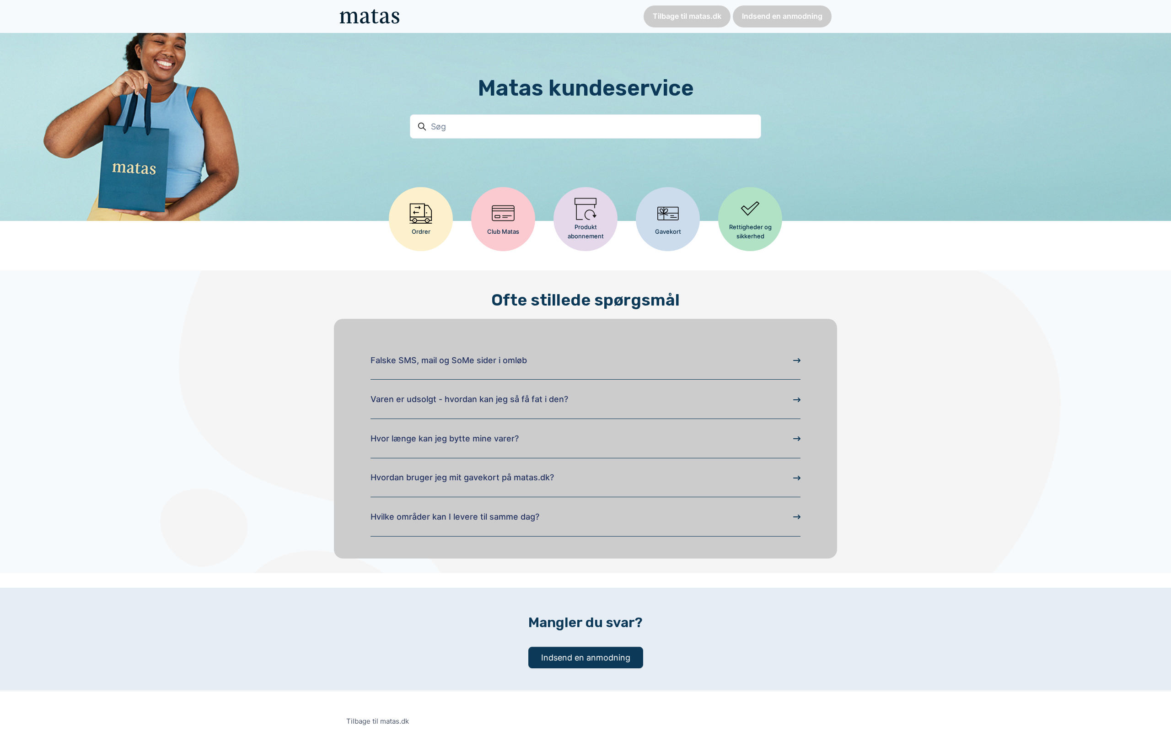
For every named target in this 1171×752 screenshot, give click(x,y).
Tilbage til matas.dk (687, 16)
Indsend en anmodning (782, 16)
